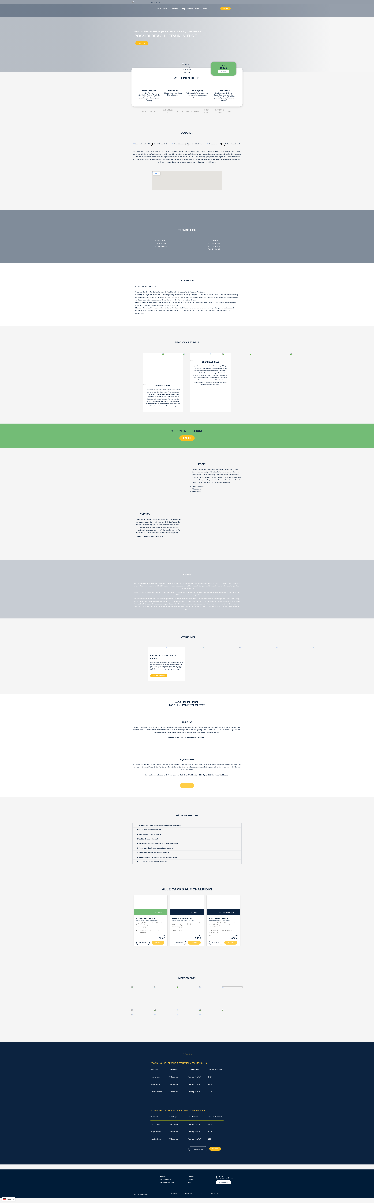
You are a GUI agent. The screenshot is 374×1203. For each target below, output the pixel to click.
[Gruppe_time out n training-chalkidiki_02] (210, 354)
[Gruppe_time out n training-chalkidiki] (251, 354)
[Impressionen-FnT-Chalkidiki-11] (209, 987)
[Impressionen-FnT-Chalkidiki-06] (209, 1010)
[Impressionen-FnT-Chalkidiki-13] (164, 987)
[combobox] (8, 1199)
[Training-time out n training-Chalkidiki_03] (203, 366)
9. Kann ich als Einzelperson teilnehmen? (152, 862)
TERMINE (143, 111)
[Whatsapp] (236, 8)
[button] (134, 144)
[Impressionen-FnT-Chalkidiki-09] (141, 1010)
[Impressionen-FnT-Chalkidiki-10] (232, 996)
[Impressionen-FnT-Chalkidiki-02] (187, 1024)
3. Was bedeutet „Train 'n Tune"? (149, 834)
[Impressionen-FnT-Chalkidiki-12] (187, 987)
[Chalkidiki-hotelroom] (276, 648)
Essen (180, 111)
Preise (231, 111)
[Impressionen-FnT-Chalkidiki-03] (164, 1015)
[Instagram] (239, 8)
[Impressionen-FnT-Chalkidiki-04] (141, 1015)
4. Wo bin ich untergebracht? (147, 839)
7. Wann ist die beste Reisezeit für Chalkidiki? (153, 852)
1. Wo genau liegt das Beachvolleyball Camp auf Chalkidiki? (159, 825)
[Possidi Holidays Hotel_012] (240, 648)
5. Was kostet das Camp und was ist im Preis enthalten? (157, 843)
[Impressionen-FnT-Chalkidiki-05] (232, 1010)
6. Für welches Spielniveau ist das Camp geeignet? (155, 848)
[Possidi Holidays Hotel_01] (313, 648)
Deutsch (9, 1199)
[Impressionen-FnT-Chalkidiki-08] (164, 1010)
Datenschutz (187, 1194)
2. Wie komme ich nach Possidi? (149, 830)
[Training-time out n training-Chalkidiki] (242, 366)
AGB (201, 1194)
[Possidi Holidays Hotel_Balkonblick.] (203, 648)
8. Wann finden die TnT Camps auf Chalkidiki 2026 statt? (157, 857)
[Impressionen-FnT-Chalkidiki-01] (209, 1015)
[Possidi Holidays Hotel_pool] (166, 648)
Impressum (173, 1194)
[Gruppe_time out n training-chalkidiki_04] (291, 354)
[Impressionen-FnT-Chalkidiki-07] (187, 1010)
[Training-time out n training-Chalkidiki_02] (163, 354)
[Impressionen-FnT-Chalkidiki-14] (141, 987)
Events (188, 111)
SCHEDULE (153, 111)
